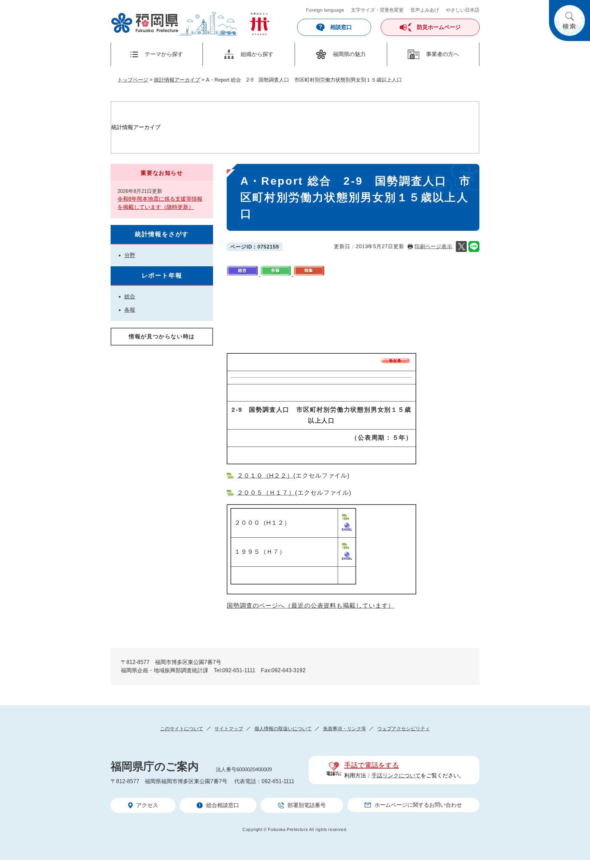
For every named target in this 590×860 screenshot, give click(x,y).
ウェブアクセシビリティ (403, 728)
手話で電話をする (371, 765)
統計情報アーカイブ (177, 80)
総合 (129, 296)
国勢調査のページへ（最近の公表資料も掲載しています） (310, 605)
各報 (129, 310)
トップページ (132, 80)
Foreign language (325, 10)
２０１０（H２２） (265, 475)
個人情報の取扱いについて (283, 728)
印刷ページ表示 (433, 246)
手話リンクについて (396, 775)
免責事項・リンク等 (344, 728)
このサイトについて (181, 728)
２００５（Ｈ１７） (266, 492)
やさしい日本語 (462, 10)
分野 (129, 255)
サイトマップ (228, 728)
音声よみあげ (424, 10)
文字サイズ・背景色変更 (377, 10)
